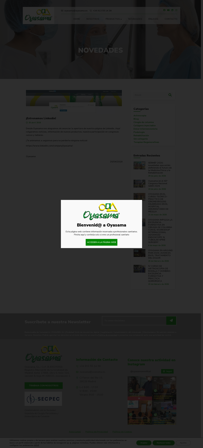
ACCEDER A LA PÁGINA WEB (101, 242)
